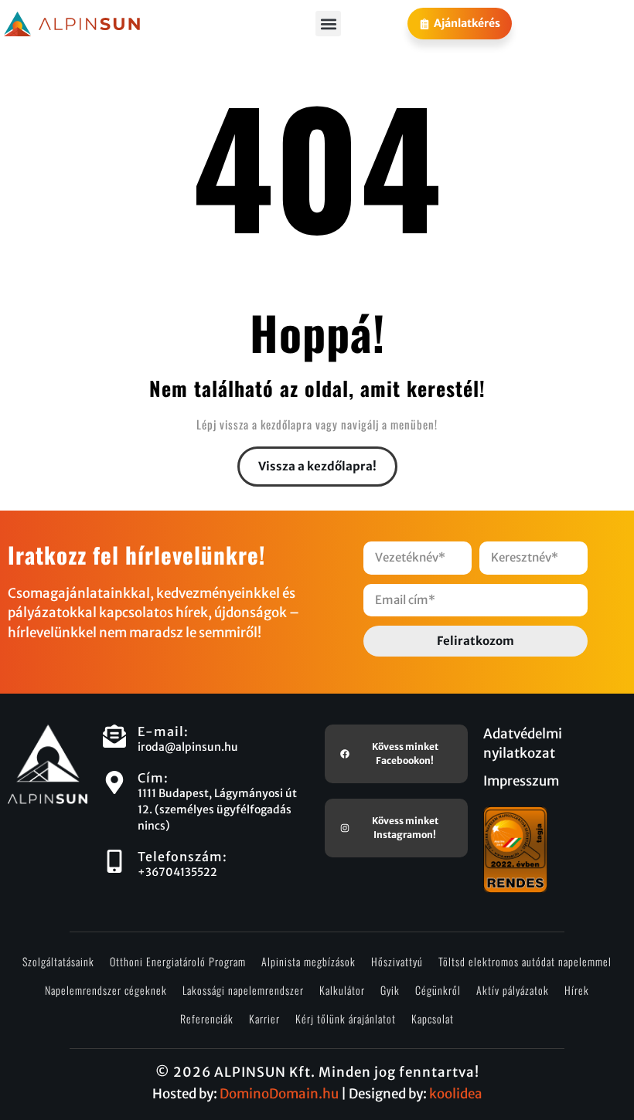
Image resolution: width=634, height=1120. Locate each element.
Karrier (264, 1018)
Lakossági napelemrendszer (243, 990)
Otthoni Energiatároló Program (178, 961)
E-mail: (163, 731)
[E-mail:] (114, 736)
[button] (328, 23)
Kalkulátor (342, 990)
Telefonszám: (182, 856)
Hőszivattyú (397, 961)
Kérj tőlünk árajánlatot (345, 1018)
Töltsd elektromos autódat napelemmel (525, 961)
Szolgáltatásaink (58, 961)
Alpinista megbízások (308, 961)
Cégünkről (438, 990)
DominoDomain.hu (279, 1093)
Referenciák (206, 1018)
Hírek (576, 990)
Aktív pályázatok (512, 990)
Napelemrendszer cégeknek (106, 990)
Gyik (390, 990)
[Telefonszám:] (114, 861)
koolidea (455, 1093)
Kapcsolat (432, 1018)
